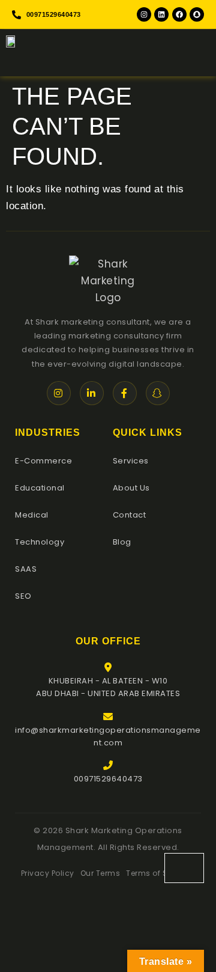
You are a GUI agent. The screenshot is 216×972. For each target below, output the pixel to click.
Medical (32, 515)
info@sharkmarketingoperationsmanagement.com (108, 736)
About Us (131, 488)
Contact (129, 515)
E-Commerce (43, 460)
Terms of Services (161, 873)
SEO (23, 596)
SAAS (26, 569)
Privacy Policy (47, 873)
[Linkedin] (161, 14)
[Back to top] (184, 868)
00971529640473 (108, 778)
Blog (122, 542)
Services (131, 460)
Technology (39, 542)
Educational (40, 488)
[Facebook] (179, 14)
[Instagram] (144, 14)
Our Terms (100, 873)
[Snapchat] (197, 14)
